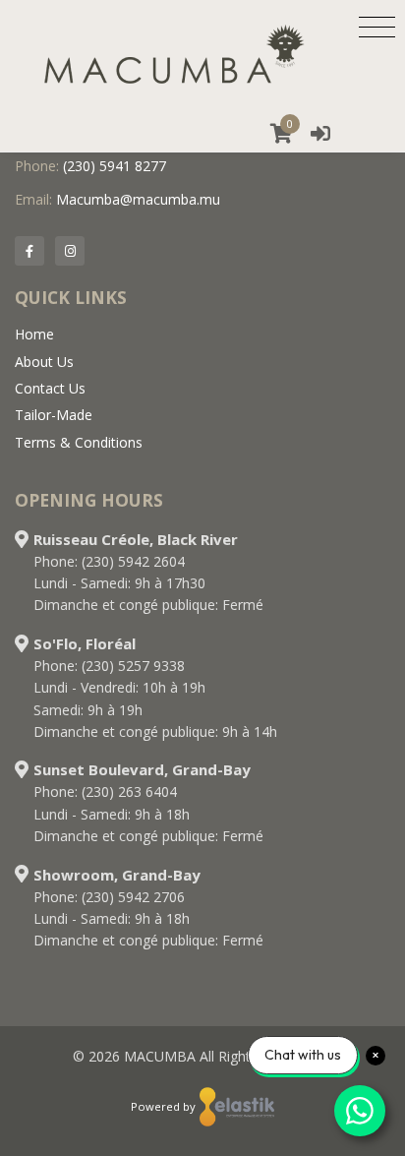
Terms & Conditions (79, 442)
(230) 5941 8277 (114, 165)
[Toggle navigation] (377, 26)
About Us (44, 361)
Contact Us (50, 388)
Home (34, 334)
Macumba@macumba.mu (138, 199)
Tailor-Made (53, 414)
